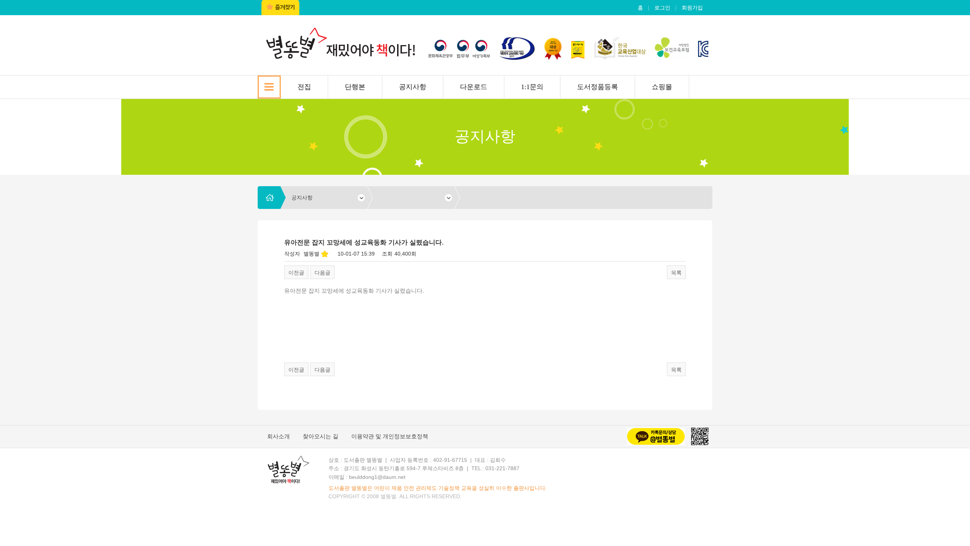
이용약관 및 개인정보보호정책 (389, 436)
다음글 (322, 273)
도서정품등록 (597, 87)
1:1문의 (532, 87)
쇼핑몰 (662, 87)
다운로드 (473, 87)
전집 (304, 87)
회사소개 (278, 436)
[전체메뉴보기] (269, 87)
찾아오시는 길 (320, 436)
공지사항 (412, 87)
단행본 (355, 87)
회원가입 (692, 8)
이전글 (296, 273)
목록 (676, 273)
